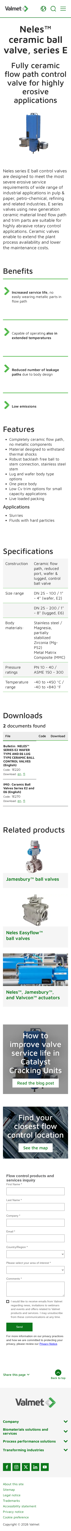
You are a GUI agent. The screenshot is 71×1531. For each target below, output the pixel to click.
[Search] (53, 9)
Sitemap (9, 1489)
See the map (35, 1147)
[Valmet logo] (20, 8)
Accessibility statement (19, 1506)
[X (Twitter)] (26, 1467)
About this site (13, 1484)
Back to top (58, 1378)
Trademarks (11, 1500)
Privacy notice (13, 1511)
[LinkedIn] (35, 1467)
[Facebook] (7, 1467)
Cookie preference (16, 1517)
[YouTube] (45, 1467)
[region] (35, 772)
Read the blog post (35, 1083)
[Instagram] (16, 1467)
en (19, 774)
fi (24, 774)
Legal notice (12, 1495)
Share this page (14, 1374)
